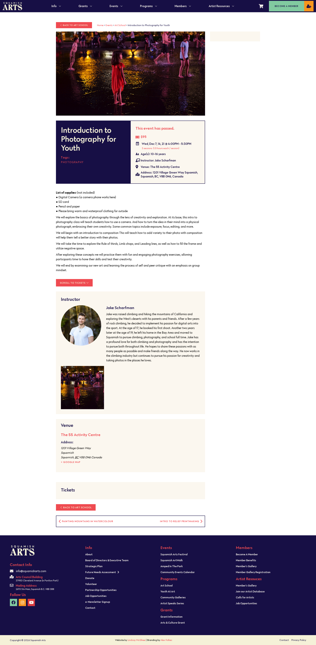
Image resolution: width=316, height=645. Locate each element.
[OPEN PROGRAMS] (156, 6)
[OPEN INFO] (60, 6)
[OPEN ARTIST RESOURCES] (233, 6)
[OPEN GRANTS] (91, 6)
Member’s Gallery (246, 566)
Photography (72, 162)
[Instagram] (22, 602)
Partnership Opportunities (101, 590)
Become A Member (247, 554)
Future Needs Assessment (100, 572)
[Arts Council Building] (11, 577)
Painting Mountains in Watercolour (87, 521)
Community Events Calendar (177, 572)
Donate (89, 578)
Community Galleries (173, 597)
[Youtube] (31, 602)
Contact (90, 607)
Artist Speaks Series (172, 603)
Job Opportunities (95, 596)
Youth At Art (167, 591)
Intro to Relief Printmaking (180, 521)
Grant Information (171, 616)
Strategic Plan (94, 566)
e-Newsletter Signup (97, 601)
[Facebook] (13, 602)
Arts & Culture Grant (172, 622)
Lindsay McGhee (136, 640)
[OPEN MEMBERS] (190, 6)
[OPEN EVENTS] (121, 6)
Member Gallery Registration (253, 572)
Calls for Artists (245, 597)
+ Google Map (70, 462)
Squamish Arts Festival (174, 554)
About (88, 554)
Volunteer (91, 584)
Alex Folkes (166, 640)
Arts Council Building (29, 577)
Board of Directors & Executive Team (107, 560)
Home (100, 25)
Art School (120, 25)
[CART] (261, 6)
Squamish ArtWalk (171, 560)
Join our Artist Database (250, 591)
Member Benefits (246, 560)
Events (109, 25)
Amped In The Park (171, 566)
